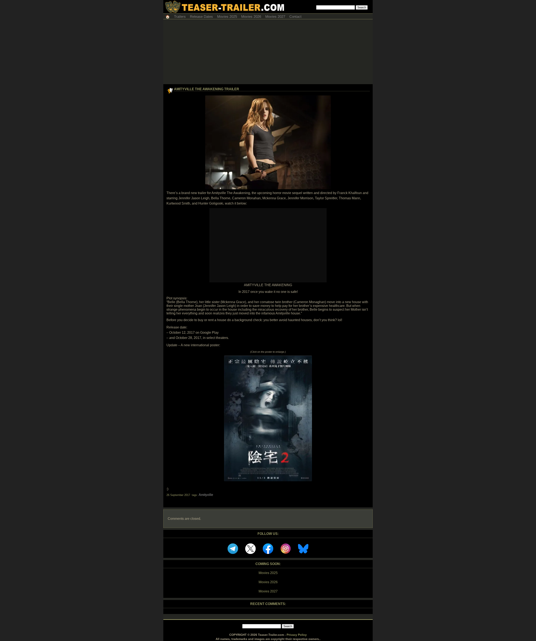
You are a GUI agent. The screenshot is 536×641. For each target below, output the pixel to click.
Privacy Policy (297, 634)
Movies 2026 (251, 17)
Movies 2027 (275, 17)
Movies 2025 (227, 17)
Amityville (206, 495)
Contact (295, 17)
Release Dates (201, 17)
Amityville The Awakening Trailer (206, 89)
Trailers (180, 17)
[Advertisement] (268, 52)
